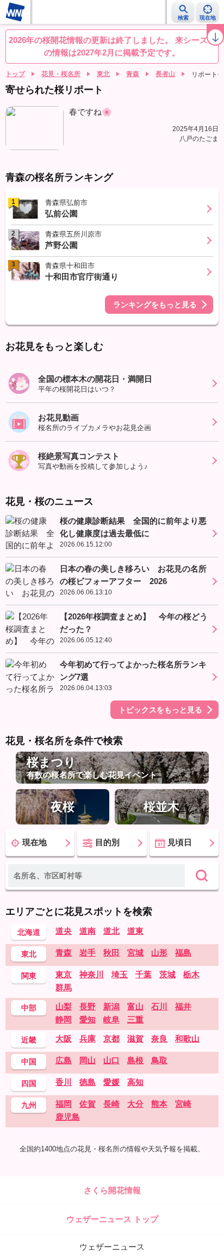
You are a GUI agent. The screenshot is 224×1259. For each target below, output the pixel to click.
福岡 (63, 1103)
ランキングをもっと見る (155, 304)
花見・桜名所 (60, 74)
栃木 (191, 974)
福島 (183, 952)
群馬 (63, 987)
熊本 (159, 1103)
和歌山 (187, 1038)
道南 (87, 930)
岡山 (87, 1060)
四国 (28, 1083)
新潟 (111, 1006)
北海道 (28, 932)
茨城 (167, 974)
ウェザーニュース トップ (112, 1219)
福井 (183, 1006)
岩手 (87, 952)
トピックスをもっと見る (160, 709)
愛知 (87, 1019)
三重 (135, 1019)
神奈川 (91, 974)
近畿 (28, 1039)
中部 (28, 1007)
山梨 (63, 1006)
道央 (63, 930)
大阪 (63, 1038)
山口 (111, 1060)
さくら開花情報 (112, 1190)
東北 (103, 74)
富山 (135, 1006)
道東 (135, 930)
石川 (159, 1006)
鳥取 (159, 1060)
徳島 (87, 1082)
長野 (87, 1006)
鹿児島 (67, 1116)
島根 (135, 1060)
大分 (135, 1103)
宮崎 (183, 1103)
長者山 (165, 74)
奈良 (159, 1038)
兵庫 (87, 1038)
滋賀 (135, 1038)
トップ (15, 74)
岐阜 (111, 1019)
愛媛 (111, 1082)
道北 (111, 930)
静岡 (63, 1019)
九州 (28, 1105)
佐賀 (87, 1103)
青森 (132, 74)
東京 (63, 974)
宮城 (135, 952)
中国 (28, 1061)
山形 (159, 952)
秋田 (111, 952)
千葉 (143, 974)
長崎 (111, 1103)
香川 (63, 1082)
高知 (135, 1082)
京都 (111, 1038)
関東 (28, 975)
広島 (63, 1060)
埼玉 (119, 974)
